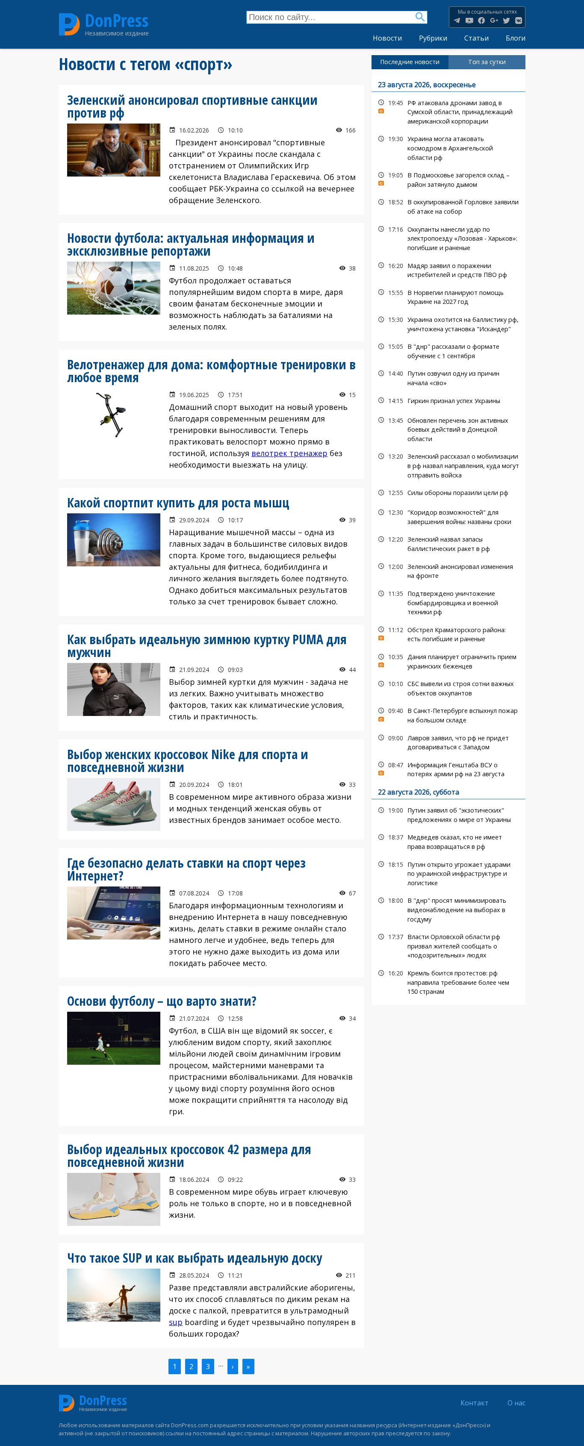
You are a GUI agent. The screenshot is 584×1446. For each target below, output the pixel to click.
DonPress (117, 20)
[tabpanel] (449, 537)
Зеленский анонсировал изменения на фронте (449, 570)
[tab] (410, 62)
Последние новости (409, 62)
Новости (387, 38)
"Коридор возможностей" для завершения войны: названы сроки (449, 516)
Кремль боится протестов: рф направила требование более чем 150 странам (449, 981)
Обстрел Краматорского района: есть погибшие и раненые (449, 633)
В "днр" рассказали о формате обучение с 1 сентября (449, 350)
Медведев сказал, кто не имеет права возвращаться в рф (449, 840)
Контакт (474, 1403)
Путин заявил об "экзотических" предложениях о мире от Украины (449, 813)
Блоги (515, 38)
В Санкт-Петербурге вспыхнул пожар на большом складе (449, 714)
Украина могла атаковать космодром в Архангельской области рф (449, 147)
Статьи (476, 38)
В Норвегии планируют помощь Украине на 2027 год (449, 296)
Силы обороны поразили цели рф (449, 492)
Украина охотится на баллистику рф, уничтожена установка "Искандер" (449, 323)
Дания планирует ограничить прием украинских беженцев (449, 660)
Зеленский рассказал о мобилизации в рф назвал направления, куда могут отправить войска (449, 465)
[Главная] (69, 24)
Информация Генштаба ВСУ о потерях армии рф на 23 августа (449, 768)
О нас (516, 1403)
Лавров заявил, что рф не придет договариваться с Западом (449, 741)
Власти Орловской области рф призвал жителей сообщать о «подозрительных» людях (449, 945)
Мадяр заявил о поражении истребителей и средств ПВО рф (449, 269)
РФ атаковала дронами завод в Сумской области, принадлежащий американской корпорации (449, 111)
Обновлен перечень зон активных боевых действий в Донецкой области (449, 429)
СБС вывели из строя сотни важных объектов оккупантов (449, 687)
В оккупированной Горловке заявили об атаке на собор (449, 205)
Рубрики (433, 38)
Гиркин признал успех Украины (449, 400)
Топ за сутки (487, 62)
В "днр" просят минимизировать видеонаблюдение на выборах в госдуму (449, 909)
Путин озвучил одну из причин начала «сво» (449, 377)
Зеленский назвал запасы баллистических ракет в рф (449, 542)
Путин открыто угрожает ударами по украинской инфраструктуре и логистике (449, 873)
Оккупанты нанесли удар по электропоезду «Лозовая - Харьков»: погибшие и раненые (449, 238)
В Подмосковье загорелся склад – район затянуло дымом (449, 178)
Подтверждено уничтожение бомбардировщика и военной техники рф (449, 602)
